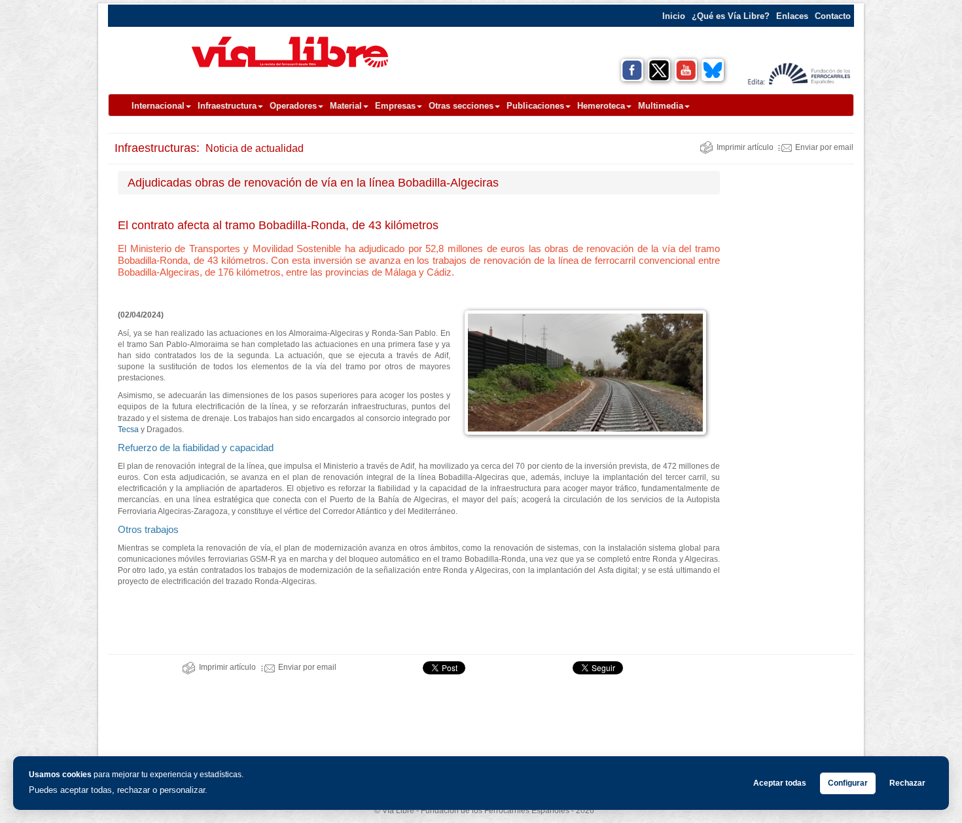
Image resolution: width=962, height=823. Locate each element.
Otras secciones (461, 106)
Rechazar (907, 783)
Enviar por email (824, 147)
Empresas (395, 106)
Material (346, 106)
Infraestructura (227, 106)
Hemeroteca (601, 106)
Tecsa (128, 429)
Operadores (293, 106)
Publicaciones (535, 106)
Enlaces (792, 16)
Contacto (833, 16)
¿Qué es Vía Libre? (731, 16)
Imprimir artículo (745, 147)
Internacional (158, 106)
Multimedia (660, 106)
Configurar (848, 783)
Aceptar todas (779, 783)
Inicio (673, 16)
